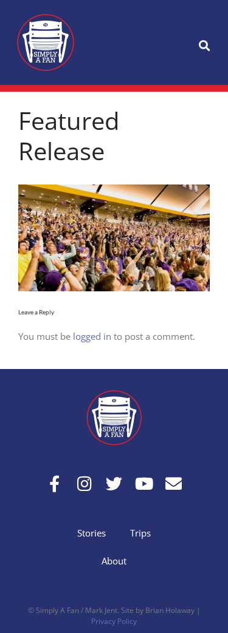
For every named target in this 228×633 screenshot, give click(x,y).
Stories (91, 533)
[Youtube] (144, 483)
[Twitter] (114, 483)
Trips (140, 533)
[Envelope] (173, 483)
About (114, 561)
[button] (204, 46)
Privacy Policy (114, 621)
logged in (92, 336)
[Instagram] (84, 483)
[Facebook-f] (54, 483)
